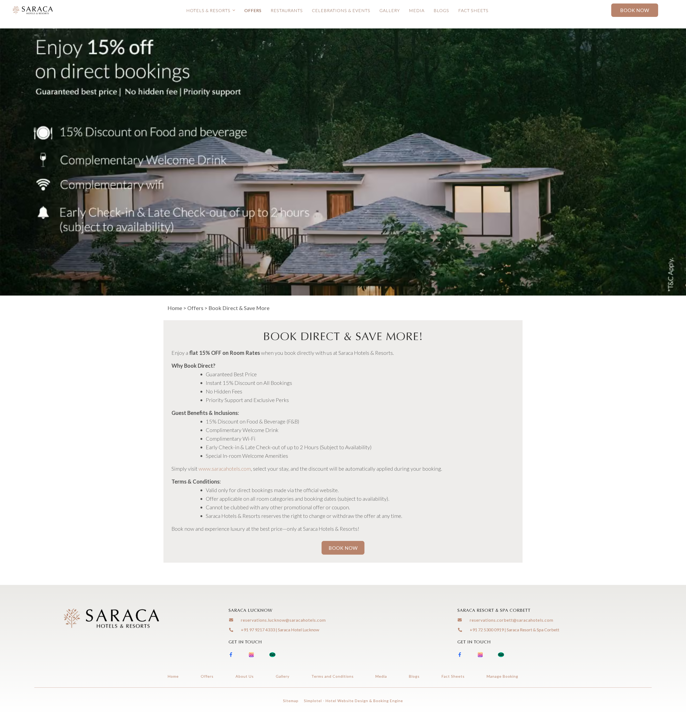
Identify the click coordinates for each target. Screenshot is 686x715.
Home (174, 308)
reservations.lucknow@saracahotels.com (283, 619)
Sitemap (291, 700)
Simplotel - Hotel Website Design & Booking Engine (353, 700)
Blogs (441, 10)
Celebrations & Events (341, 10)
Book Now (634, 10)
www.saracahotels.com (225, 468)
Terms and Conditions (332, 676)
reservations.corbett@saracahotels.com (511, 619)
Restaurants (287, 10)
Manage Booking (502, 676)
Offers (253, 10)
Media (416, 10)
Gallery (389, 10)
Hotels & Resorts (208, 10)
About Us (245, 676)
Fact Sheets (473, 10)
